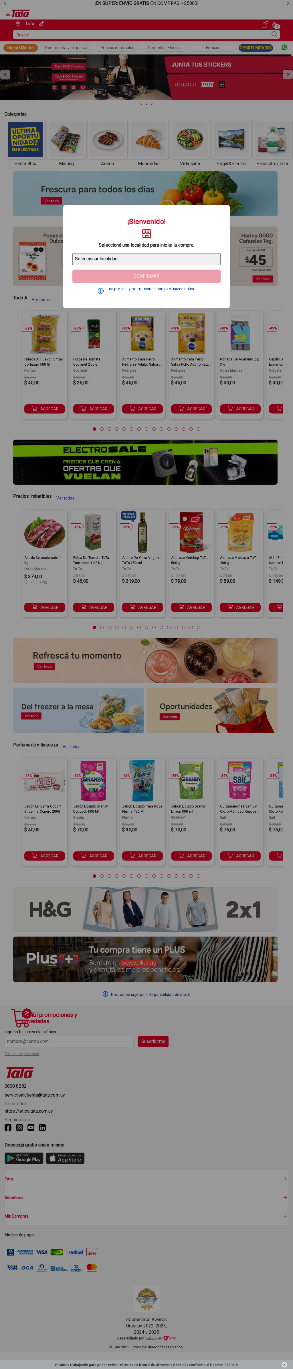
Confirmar (146, 276)
